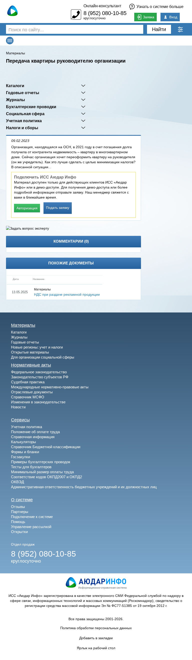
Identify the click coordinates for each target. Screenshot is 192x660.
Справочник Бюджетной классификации (45, 447)
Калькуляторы (23, 442)
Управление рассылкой (31, 527)
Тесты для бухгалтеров (31, 467)
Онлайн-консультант (102, 6)
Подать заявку (57, 208)
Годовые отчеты (22, 92)
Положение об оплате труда (35, 432)
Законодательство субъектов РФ (39, 377)
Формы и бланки (25, 452)
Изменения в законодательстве (38, 402)
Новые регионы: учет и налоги (37, 347)
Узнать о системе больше (160, 7)
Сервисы (20, 419)
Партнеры (19, 512)
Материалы (15, 53)
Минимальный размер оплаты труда (42, 472)
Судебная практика (27, 382)
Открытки (19, 532)
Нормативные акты (31, 365)
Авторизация (27, 208)
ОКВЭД (17, 482)
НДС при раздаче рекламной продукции (67, 294)
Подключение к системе (32, 517)
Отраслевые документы (32, 392)
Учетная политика (24, 120)
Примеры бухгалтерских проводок (40, 462)
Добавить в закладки (96, 638)
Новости (18, 407)
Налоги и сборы (22, 127)
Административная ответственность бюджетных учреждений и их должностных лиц (84, 487)
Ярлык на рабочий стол (96, 648)
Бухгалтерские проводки (31, 106)
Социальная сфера (25, 113)
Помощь (18, 522)
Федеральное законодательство (39, 372)
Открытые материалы (30, 352)
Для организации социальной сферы (42, 357)
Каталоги (15, 85)
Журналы (15, 99)
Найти (159, 29)
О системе (22, 499)
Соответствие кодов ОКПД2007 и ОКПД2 (46, 477)
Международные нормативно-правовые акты (49, 387)
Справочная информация (32, 437)
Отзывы (18, 507)
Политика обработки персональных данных (96, 628)
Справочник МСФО (27, 397)
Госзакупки (20, 457)
